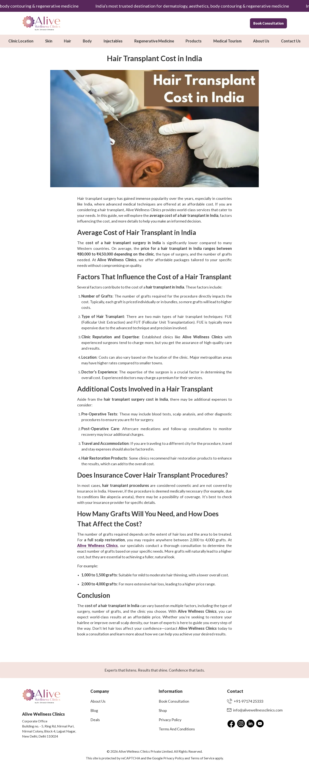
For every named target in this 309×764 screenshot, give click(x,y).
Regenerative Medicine (154, 41)
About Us (261, 41)
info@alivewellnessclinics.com (258, 710)
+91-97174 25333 (248, 701)
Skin (48, 41)
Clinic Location (20, 41)
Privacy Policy (170, 719)
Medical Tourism (227, 41)
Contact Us (291, 41)
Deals (95, 719)
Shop (163, 710)
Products (194, 41)
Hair (67, 41)
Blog (94, 710)
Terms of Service (202, 758)
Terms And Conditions (177, 729)
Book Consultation (268, 23)
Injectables (113, 41)
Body (87, 41)
